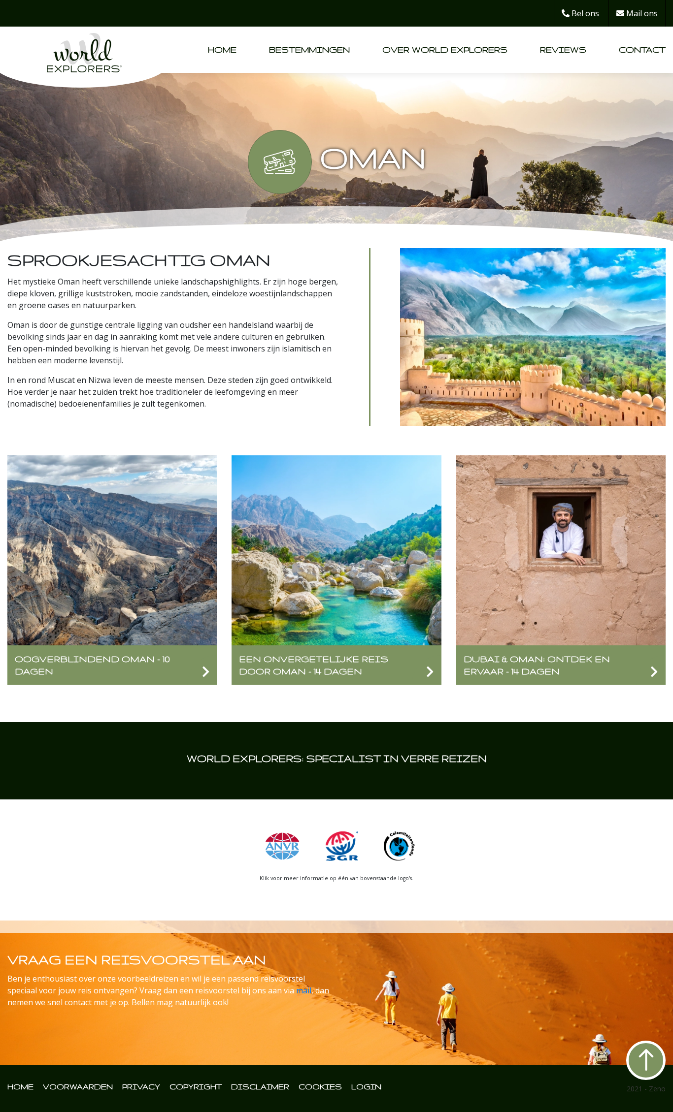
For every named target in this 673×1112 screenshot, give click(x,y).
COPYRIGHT (195, 1086)
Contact (642, 49)
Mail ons (641, 13)
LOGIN (366, 1086)
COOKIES (320, 1086)
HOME (20, 1086)
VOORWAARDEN (78, 1086)
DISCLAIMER (260, 1086)
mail (303, 990)
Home (222, 49)
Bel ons (584, 13)
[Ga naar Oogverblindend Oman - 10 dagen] (112, 549)
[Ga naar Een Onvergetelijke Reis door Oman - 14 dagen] (336, 549)
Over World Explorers (444, 49)
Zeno (657, 1088)
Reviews (563, 49)
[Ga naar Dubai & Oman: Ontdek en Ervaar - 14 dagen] (561, 549)
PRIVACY (141, 1086)
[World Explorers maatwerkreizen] (84, 48)
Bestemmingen (309, 49)
